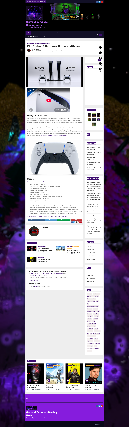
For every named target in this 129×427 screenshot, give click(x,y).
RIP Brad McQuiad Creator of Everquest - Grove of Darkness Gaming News (93, 217)
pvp (91, 333)
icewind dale (96, 313)
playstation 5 (55, 51)
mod (94, 321)
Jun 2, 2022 (31, 389)
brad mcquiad (96, 294)
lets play (96, 316)
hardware (49, 51)
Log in (88, 272)
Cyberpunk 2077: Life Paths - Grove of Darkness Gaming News (46, 273)
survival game (90, 343)
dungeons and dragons (92, 306)
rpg (94, 336)
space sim (96, 341)
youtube (97, 348)
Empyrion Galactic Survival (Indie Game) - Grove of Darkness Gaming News (94, 195)
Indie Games (69, 248)
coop (94, 299)
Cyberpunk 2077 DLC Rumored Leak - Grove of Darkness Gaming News (93, 206)
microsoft (89, 318)
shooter (96, 338)
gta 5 (98, 311)
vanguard (97, 343)
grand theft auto (91, 311)
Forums (43, 36)
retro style (89, 336)
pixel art (96, 328)
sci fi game (90, 338)
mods (94, 326)
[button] (97, 34)
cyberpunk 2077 (91, 301)
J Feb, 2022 (70, 253)
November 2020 (91, 253)
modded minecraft (91, 323)
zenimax (89, 351)
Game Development (56, 33)
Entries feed (90, 275)
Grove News (76, 33)
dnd (88, 303)
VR (45, 246)
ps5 (61, 51)
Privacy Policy (98, 424)
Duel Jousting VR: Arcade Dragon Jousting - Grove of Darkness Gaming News (94, 184)
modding (89, 326)
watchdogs (90, 346)
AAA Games (30, 43)
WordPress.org (90, 281)
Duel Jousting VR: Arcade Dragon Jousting (45, 249)
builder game (90, 296)
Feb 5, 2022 (69, 389)
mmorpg (89, 321)
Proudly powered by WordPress (33, 424)
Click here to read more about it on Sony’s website (54, 135)
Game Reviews (44, 33)
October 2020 (90, 256)
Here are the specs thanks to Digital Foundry (39, 182)
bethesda (89, 294)
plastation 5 (90, 331)
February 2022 (90, 249)
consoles (43, 51)
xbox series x (90, 348)
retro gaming (96, 333)
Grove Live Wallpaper (33, 36)
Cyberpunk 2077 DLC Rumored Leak (44, 260)
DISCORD (84, 33)
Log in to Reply (34, 280)
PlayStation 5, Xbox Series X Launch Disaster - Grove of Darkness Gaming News (94, 228)
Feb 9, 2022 (50, 389)
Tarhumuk (36, 49)
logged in (36, 286)
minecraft (95, 318)
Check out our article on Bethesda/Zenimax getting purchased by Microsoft (47, 216)
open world (90, 328)
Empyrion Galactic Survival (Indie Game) (73, 251)
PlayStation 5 (47, 43)
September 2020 (91, 259)
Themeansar (52, 424)
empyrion (89, 308)
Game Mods (67, 33)
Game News (35, 33)
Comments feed (91, 278)
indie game (90, 316)
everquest (95, 308)
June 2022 (89, 246)
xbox (95, 346)
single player (90, 341)
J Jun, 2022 (42, 252)
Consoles (35, 43)
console (97, 296)
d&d (97, 301)
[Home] (28, 33)
